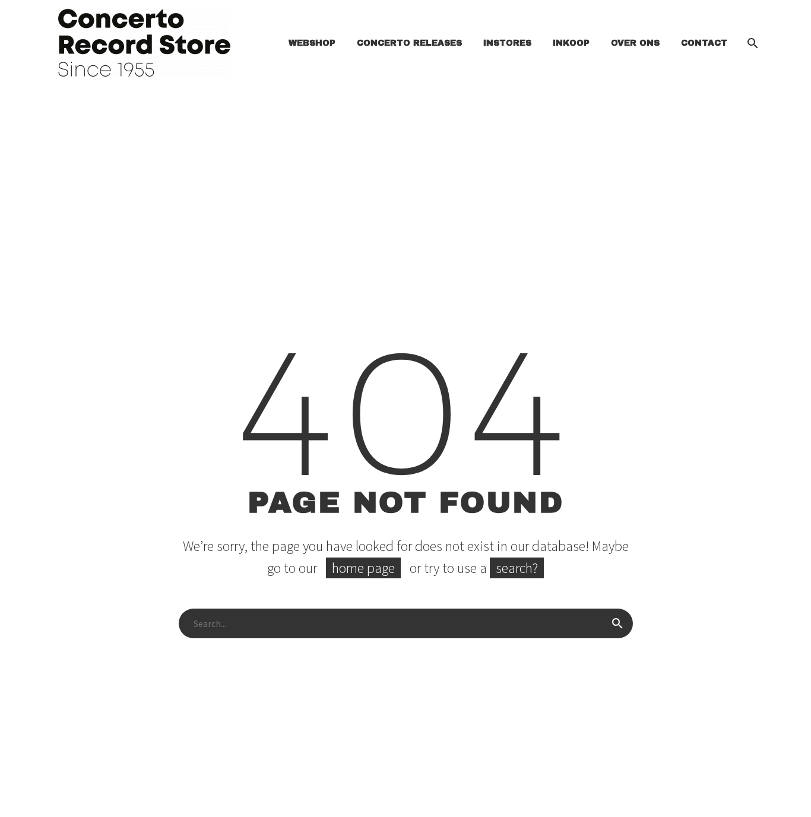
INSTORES (507, 43)
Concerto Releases (409, 43)
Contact (704, 43)
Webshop (312, 43)
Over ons (635, 43)
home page (363, 568)
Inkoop (571, 43)
